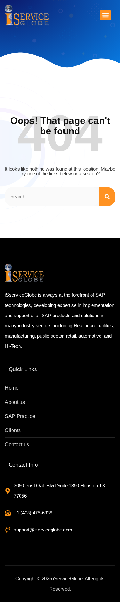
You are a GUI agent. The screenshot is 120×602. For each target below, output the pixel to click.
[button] (105, 15)
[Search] (107, 196)
